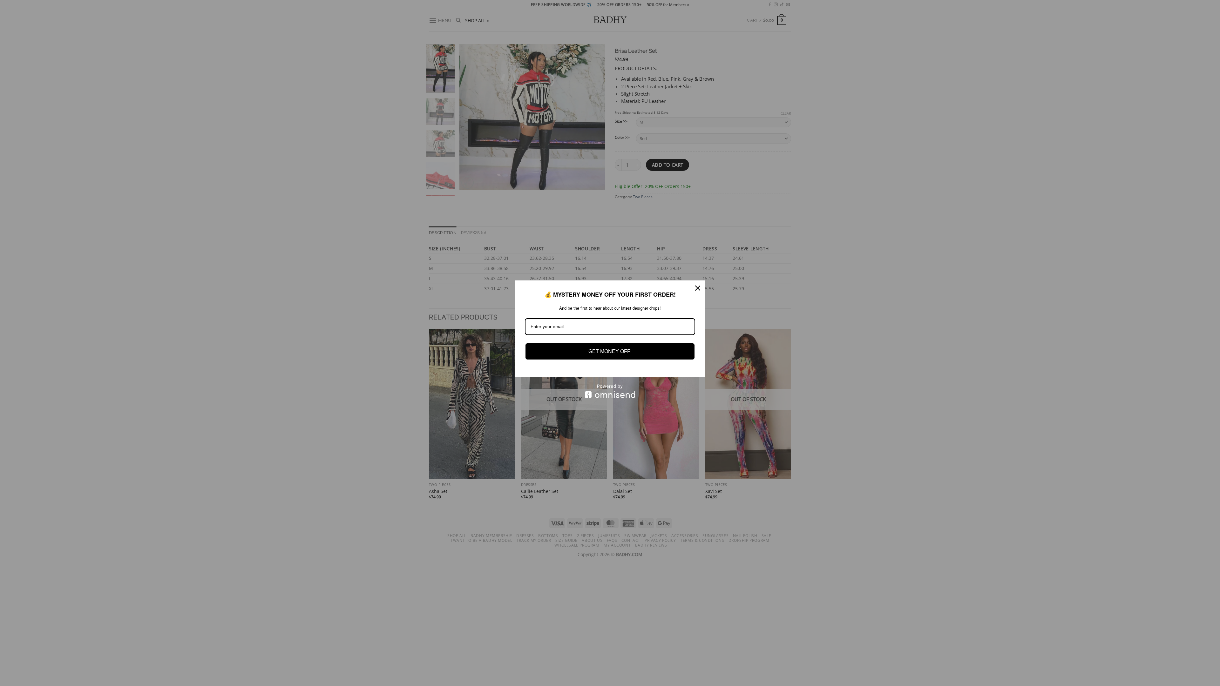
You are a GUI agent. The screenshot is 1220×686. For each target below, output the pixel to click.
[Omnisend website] (610, 391)
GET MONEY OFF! (610, 351)
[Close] (697, 288)
